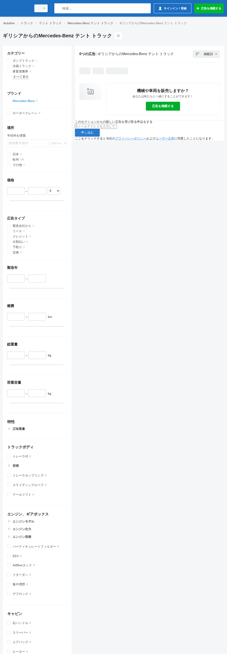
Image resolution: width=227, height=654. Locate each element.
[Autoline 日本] (16, 8)
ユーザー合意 (165, 138)
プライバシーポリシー (130, 138)
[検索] (58, 8)
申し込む (87, 132)
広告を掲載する (163, 106)
